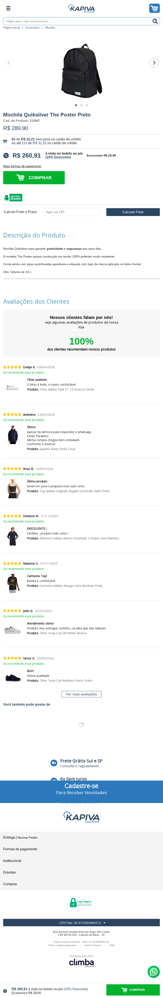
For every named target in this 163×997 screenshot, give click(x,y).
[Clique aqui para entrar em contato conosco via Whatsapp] (154, 972)
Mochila (50, 27)
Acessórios (33, 27)
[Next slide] (154, 62)
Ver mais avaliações (81, 694)
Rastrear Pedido (27, 837)
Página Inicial (12, 27)
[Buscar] (155, 21)
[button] (76, 105)
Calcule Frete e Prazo (20, 212)
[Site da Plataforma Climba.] (81, 961)
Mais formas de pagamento (22, 166)
